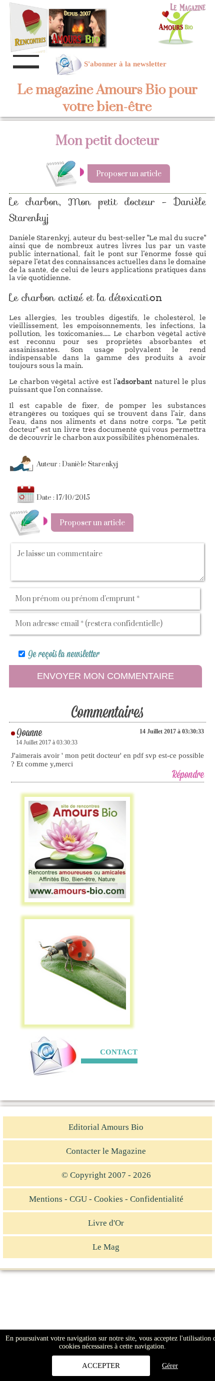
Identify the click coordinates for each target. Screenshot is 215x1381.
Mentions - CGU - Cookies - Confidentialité (106, 1199)
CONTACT (119, 1052)
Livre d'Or (106, 1223)
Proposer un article (129, 174)
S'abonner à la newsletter (125, 64)
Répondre (188, 775)
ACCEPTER (101, 1366)
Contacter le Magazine (106, 1151)
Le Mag (106, 1247)
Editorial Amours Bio (106, 1127)
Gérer (170, 1366)
